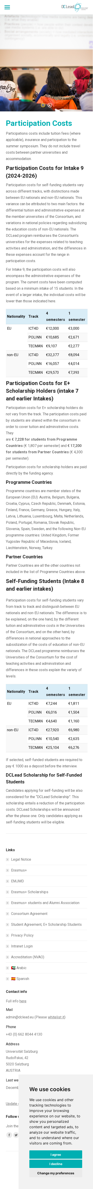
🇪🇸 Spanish (20, 979)
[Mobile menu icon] (7, 7)
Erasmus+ (19, 870)
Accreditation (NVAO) (27, 957)
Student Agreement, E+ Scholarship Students (46, 924)
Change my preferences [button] (55, 1173)
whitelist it (56, 1017)
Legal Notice (21, 859)
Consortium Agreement (29, 914)
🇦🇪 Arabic (18, 968)
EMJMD (17, 881)
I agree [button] (56, 1154)
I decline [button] (55, 1164)
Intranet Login (22, 946)
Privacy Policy (22, 935)
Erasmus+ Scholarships (29, 892)
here (22, 1001)
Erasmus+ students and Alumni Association (45, 903)
